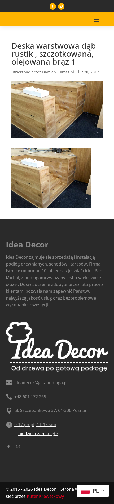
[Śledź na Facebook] (53, 6)
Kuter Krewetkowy (45, 496)
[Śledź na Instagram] (61, 6)
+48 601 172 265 (30, 397)
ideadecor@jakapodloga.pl (41, 382)
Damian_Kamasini (58, 71)
